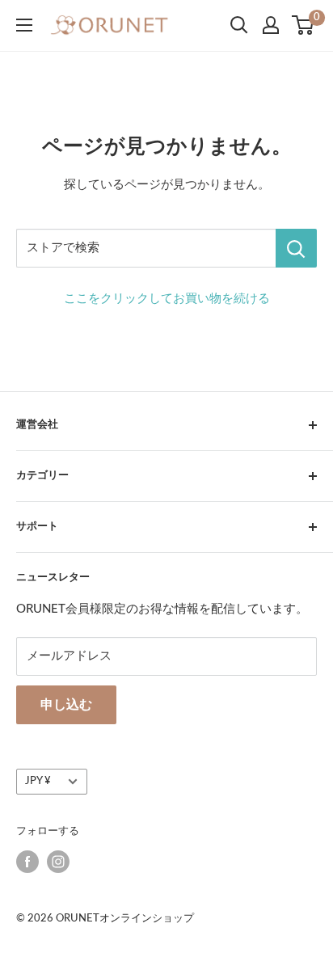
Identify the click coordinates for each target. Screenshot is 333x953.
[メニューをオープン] (24, 25)
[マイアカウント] (271, 25)
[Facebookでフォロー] (27, 861)
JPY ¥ (38, 781)
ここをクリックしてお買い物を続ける (167, 299)
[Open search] (239, 25)
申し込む (66, 704)
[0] (303, 25)
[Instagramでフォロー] (58, 861)
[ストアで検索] (296, 248)
